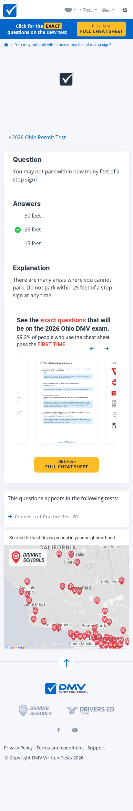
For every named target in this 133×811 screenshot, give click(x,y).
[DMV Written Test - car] (108, 9)
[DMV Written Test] (10, 9)
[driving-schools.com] (35, 711)
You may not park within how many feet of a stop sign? (63, 45)
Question (27, 159)
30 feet (33, 215)
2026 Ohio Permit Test (39, 137)
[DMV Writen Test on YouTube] (75, 730)
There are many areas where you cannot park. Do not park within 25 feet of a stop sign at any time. (62, 287)
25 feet (33, 229)
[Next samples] (106, 348)
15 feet (33, 243)
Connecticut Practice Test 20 (46, 516)
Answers (27, 204)
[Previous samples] (92, 348)
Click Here (101, 28)
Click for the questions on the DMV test (37, 29)
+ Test (85, 10)
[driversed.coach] (90, 711)
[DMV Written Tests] (66, 663)
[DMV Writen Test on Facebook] (58, 730)
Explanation (31, 268)
